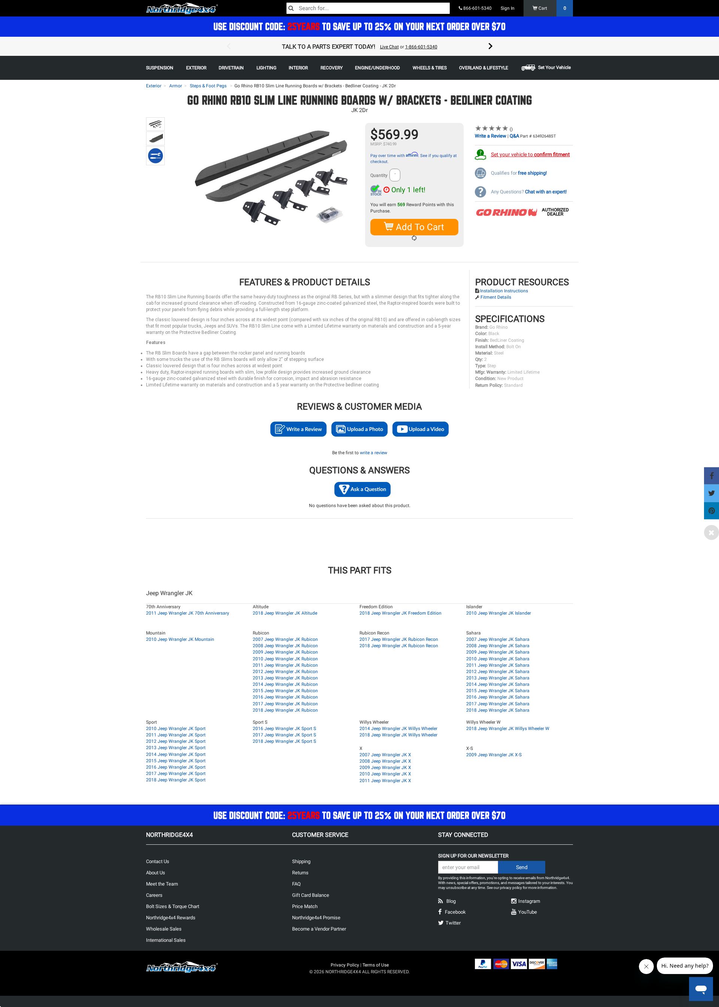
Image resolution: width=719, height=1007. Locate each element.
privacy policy (511, 888)
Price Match (305, 906)
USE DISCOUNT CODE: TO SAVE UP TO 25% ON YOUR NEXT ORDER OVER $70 (359, 26)
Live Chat (389, 46)
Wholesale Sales (164, 929)
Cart (551, 8)
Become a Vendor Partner (319, 929)
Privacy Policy (345, 965)
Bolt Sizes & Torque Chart (172, 906)
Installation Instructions (504, 290)
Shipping (301, 861)
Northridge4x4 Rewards (170, 917)
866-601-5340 (477, 8)
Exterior (153, 85)
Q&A (514, 136)
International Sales (166, 940)
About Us (155, 872)
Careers (154, 895)
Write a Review (490, 136)
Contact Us (157, 861)
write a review (373, 452)
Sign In (508, 8)
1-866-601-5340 (421, 46)
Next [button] (490, 46)
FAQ (296, 884)
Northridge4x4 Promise (316, 917)
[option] (359, 46)
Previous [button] (228, 46)
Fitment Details (495, 297)
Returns (300, 872)
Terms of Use (375, 965)
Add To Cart (419, 227)
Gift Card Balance (310, 895)
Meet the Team (162, 884)
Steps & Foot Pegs (208, 85)
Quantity (379, 175)
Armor (175, 85)
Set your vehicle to (530, 154)
